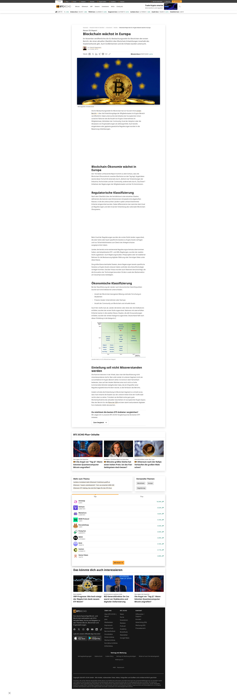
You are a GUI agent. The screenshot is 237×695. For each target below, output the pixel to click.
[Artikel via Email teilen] (106, 54)
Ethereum (85, 6)
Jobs (105, 619)
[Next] (6, 691)
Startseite (85, 27)
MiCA (112, 6)
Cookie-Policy (109, 656)
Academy (123, 629)
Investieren (105, 6)
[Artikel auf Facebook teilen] (90, 54)
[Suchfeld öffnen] (180, 6)
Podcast (123, 626)
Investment (109, 27)
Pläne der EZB (113, 402)
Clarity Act (120, 6)
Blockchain (140, 483)
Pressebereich (141, 628)
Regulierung (141, 488)
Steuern (97, 6)
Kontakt (138, 619)
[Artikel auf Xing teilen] (100, 54)
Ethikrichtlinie (109, 637)
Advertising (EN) (141, 622)
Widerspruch (119, 659)
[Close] (9, 693)
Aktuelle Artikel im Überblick (97, 27)
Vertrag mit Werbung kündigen (126, 656)
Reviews (123, 623)
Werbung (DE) (140, 625)
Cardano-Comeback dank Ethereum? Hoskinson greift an (91, 482)
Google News (124, 638)
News (122, 614)
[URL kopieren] (110, 54)
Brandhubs (124, 632)
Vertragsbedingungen (85, 656)
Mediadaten (108, 622)
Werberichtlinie (109, 640)
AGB (114, 667)
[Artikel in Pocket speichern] (103, 54)
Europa (150, 483)
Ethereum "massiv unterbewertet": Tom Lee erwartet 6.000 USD (93, 485)
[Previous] (2, 691)
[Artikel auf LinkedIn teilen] (96, 54)
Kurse (122, 617)
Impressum (108, 625)
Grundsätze (108, 634)
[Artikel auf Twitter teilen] (93, 54)
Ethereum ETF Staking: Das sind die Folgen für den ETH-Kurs (92, 488)
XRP (91, 6)
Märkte (116, 27)
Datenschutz (108, 628)
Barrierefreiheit (109, 631)
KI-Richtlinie (108, 646)
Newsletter (124, 635)
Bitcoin (77, 6)
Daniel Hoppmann (95, 47)
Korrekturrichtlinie (110, 643)
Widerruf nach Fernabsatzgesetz (149, 656)
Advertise (167, 1)
